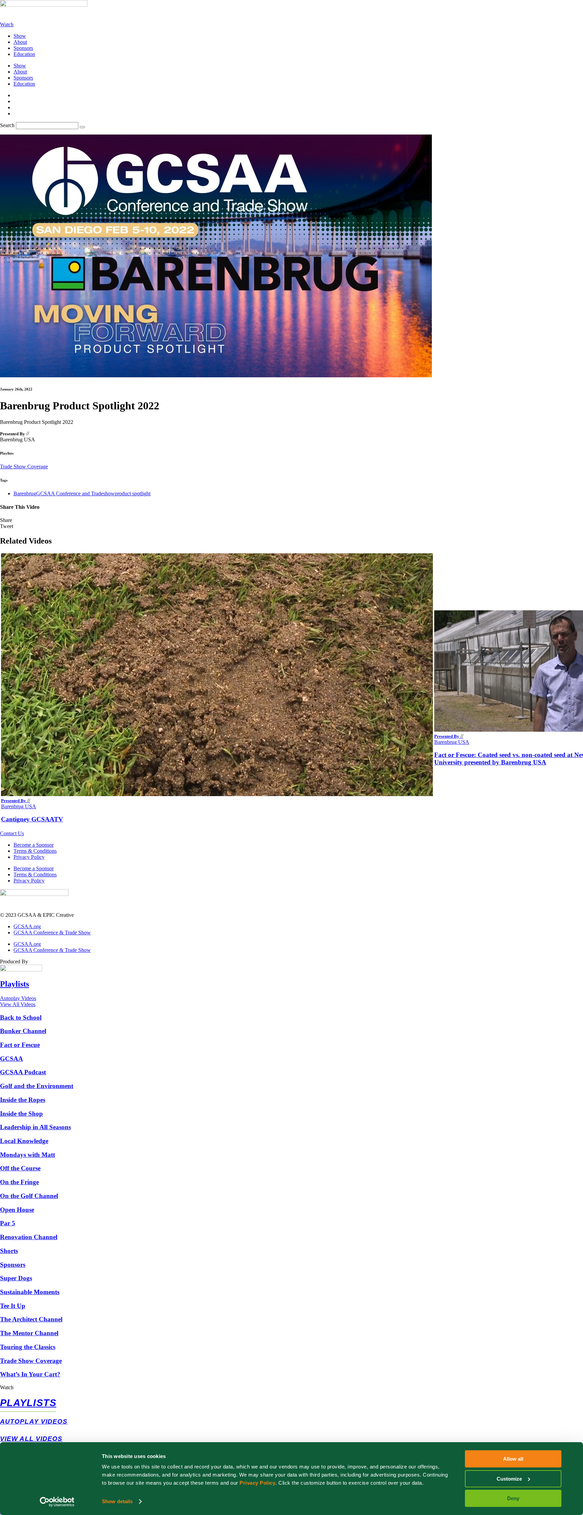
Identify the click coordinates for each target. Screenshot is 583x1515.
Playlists (14, 984)
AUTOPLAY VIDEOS (34, 1421)
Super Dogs (16, 1278)
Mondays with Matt (27, 1154)
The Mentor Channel (29, 1333)
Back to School (20, 1017)
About (20, 42)
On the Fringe (19, 1182)
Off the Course (20, 1168)
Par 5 (7, 1223)
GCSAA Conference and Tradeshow (75, 493)
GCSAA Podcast (23, 1072)
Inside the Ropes (22, 1099)
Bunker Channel (23, 1031)
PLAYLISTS (28, 1402)
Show (19, 36)
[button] (291, 520)
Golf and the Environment (36, 1085)
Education (24, 54)
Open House (17, 1209)
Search (7, 125)
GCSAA (11, 1058)
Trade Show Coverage (24, 466)
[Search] (82, 127)
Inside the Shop (21, 1113)
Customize (509, 1479)
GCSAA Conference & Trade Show (52, 932)
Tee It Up (12, 1305)
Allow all (513, 1459)
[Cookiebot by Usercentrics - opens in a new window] (57, 1502)
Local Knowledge (24, 1140)
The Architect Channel (31, 1319)
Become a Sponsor (33, 845)
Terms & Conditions (35, 851)
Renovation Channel (28, 1237)
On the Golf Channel (29, 1195)
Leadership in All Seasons (35, 1127)
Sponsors (23, 48)
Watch (6, 1387)
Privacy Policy (257, 1483)
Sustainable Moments (29, 1291)
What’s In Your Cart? (30, 1374)
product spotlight (132, 493)
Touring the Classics (27, 1346)
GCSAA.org (27, 926)
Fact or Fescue (20, 1044)
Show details (117, 1501)
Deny (513, 1498)
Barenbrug (24, 493)
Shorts (9, 1250)
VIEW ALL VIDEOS (31, 1438)
